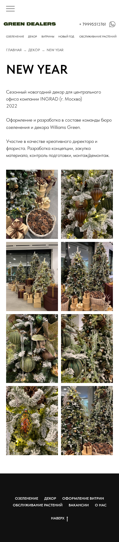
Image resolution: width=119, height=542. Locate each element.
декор (32, 36)
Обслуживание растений (38, 505)
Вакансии (79, 505)
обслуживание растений (98, 36)
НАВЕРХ (57, 518)
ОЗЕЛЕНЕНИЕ (15, 36)
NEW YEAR (55, 50)
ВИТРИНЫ (47, 36)
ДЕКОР (34, 50)
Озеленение (26, 498)
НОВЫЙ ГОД (66, 36)
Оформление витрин (83, 498)
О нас (100, 505)
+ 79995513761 (92, 24)
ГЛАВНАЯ (14, 50)
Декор (50, 498)
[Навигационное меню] (10, 9)
